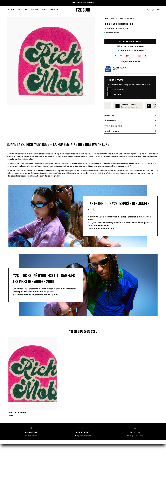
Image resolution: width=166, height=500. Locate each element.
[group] (83, 3)
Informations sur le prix (111, 131)
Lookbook (88, 466)
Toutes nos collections (14, 474)
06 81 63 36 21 (118, 94)
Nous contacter (51, 482)
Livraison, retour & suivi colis (113, 125)
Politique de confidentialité (55, 474)
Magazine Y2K (90, 462)
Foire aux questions (91, 482)
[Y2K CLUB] (83, 9)
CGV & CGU (50, 466)
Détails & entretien (110, 120)
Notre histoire (90, 470)
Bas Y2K (9, 466)
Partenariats (89, 474)
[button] (20, 10)
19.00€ (10, 415)
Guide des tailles (109, 115)
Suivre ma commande (53, 478)
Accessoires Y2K (12, 470)
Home (106, 18)
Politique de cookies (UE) (54, 470)
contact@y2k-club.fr (120, 89)
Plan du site (89, 478)
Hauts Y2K (10, 462)
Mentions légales (51, 462)
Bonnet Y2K (113, 18)
